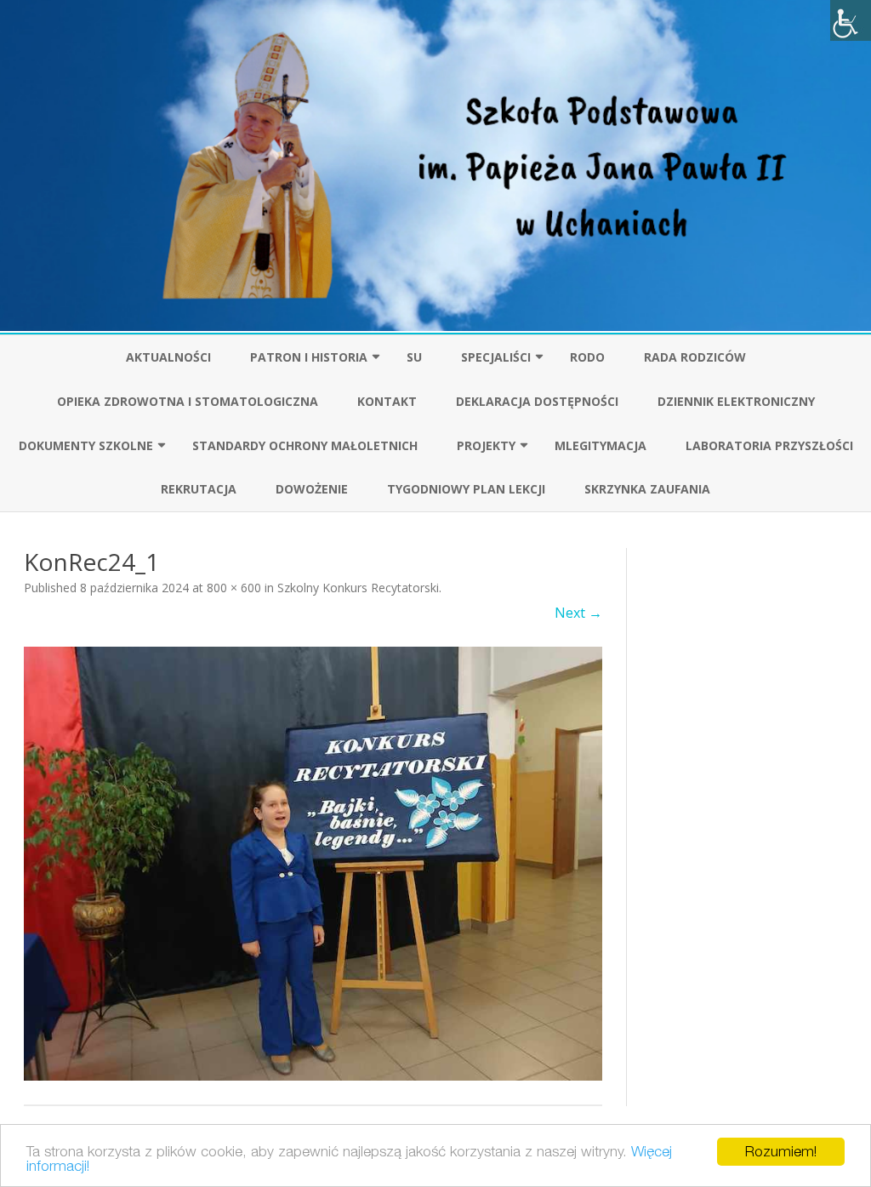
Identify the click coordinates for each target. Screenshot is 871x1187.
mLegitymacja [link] (600, 445)
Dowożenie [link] (312, 489)
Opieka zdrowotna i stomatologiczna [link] (187, 401)
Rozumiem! (781, 1151)
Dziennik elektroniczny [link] (736, 401)
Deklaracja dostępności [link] (537, 401)
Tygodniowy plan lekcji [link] (466, 489)
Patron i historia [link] (308, 357)
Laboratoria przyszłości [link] (769, 445)
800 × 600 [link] (234, 587)
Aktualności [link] (168, 357)
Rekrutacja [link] (198, 489)
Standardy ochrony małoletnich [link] (305, 445)
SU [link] (414, 357)
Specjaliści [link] (496, 357)
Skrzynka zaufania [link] (647, 489)
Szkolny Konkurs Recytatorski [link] (358, 587)
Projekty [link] (486, 445)
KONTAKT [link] (387, 401)
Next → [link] (578, 612)
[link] (850, 20)
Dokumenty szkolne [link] (86, 445)
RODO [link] (587, 357)
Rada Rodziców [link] (695, 357)
